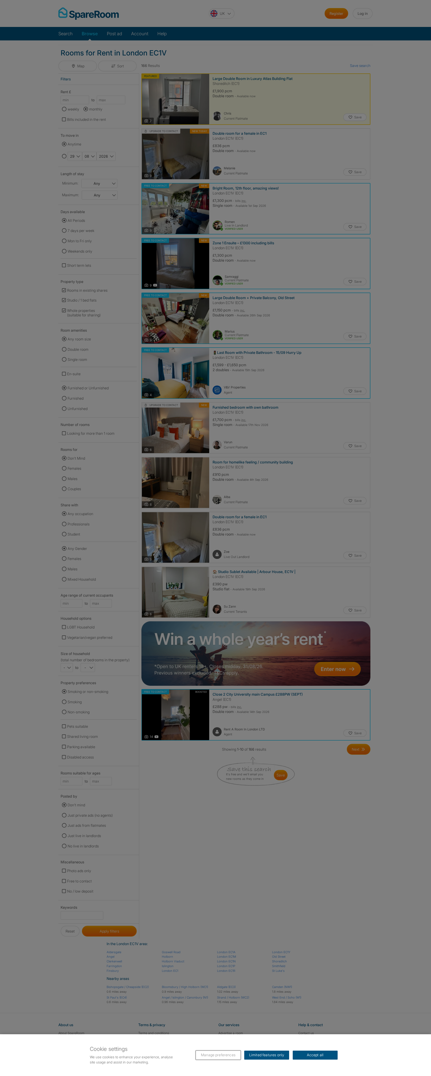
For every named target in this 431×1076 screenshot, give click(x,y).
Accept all (315, 1055)
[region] (215, 1055)
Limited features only (266, 1055)
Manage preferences (218, 1055)
